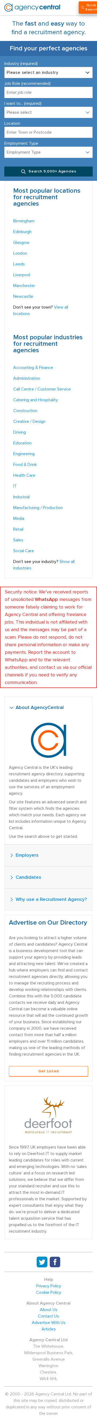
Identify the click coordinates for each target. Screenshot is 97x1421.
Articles (48, 1329)
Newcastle (23, 296)
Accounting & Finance (33, 367)
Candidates (27, 877)
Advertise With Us (48, 1322)
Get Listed (48, 1071)
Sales (18, 540)
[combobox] (48, 132)
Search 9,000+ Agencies (51, 171)
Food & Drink (25, 464)
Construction (25, 411)
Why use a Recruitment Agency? (50, 899)
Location (12, 123)
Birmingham (23, 221)
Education (22, 443)
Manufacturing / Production (38, 508)
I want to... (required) (22, 103)
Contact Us (48, 1316)
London (20, 253)
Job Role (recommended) (27, 83)
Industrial (21, 497)
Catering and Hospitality (35, 400)
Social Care (23, 551)
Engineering (24, 454)
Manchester (24, 285)
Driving (19, 432)
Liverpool (21, 275)
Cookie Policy (48, 1292)
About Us (48, 1310)
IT (15, 486)
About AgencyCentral (39, 707)
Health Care (24, 475)
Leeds (19, 264)
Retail (18, 529)
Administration (26, 378)
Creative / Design (29, 421)
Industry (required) (21, 63)
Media (18, 518)
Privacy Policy (48, 1286)
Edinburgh (22, 232)
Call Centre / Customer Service (42, 389)
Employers (26, 855)
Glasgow (21, 242)
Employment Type (21, 143)
